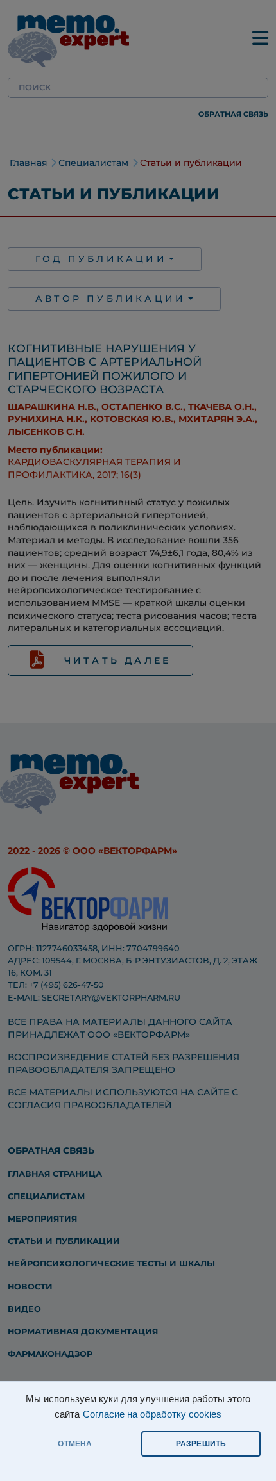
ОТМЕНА (75, 1443)
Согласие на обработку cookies (152, 1414)
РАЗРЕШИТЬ (201, 1443)
